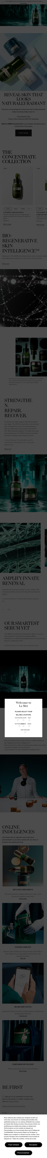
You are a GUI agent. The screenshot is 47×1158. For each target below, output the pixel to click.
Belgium (23, 718)
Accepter (33, 1144)
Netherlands (19, 724)
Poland (23, 724)
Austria (17, 718)
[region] (23, 1136)
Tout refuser (13, 1144)
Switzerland (25, 730)
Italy (29, 718)
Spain (29, 724)
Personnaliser (23, 1153)
